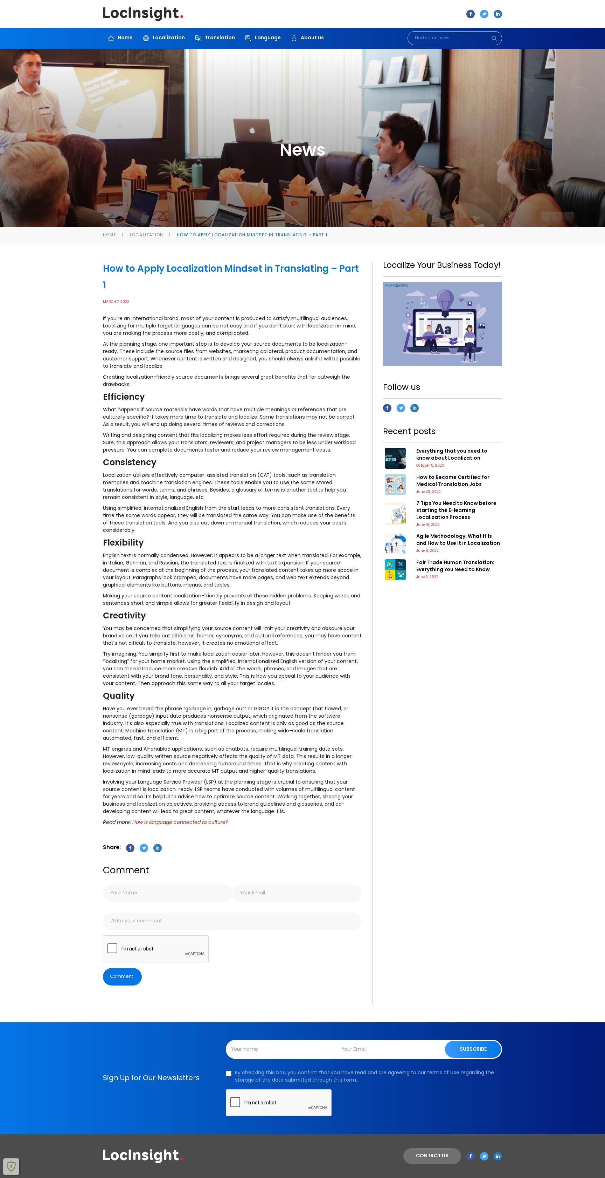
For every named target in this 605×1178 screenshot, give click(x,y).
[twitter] (484, 14)
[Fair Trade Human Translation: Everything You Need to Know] (395, 569)
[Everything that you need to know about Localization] (395, 458)
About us (312, 38)
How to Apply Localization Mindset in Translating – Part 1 (252, 235)
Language (268, 38)
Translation (220, 38)
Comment (121, 976)
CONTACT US (432, 1156)
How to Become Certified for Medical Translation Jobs (452, 481)
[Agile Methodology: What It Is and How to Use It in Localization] (395, 543)
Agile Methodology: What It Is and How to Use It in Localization (458, 540)
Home (125, 38)
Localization (169, 38)
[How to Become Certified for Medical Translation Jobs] (395, 484)
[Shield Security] (11, 1166)
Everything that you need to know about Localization (451, 455)
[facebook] (470, 14)
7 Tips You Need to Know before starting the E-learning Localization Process (456, 510)
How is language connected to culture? (180, 822)
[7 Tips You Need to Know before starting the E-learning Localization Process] (395, 513)
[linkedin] (498, 14)
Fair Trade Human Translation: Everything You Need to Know (455, 566)
